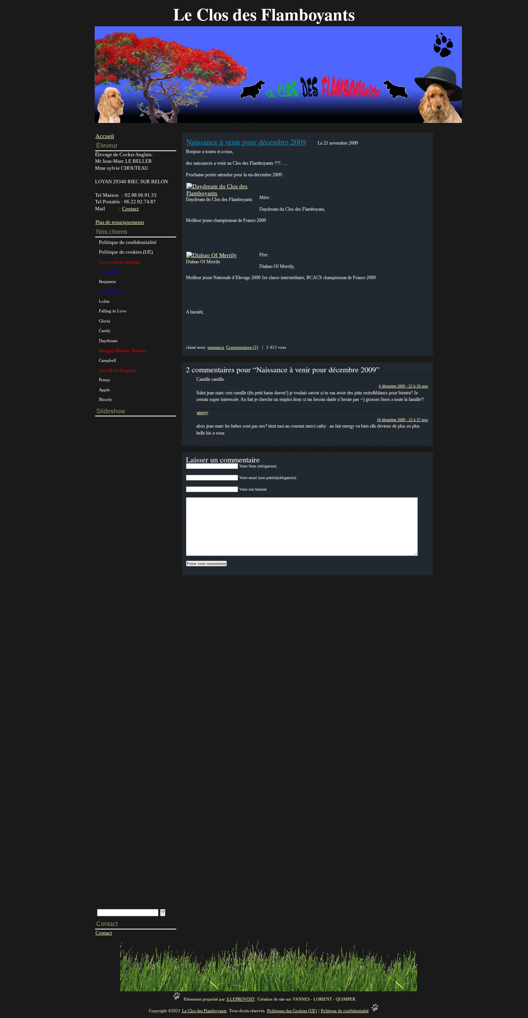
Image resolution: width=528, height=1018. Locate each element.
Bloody (105, 399)
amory (202, 412)
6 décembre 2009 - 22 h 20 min (403, 386)
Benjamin (107, 281)
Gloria (104, 321)
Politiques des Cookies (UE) (292, 1011)
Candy (105, 330)
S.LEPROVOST (241, 999)
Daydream (108, 340)
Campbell (107, 360)
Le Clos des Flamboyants (264, 14)
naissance (216, 347)
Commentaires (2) (242, 347)
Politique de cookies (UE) (126, 252)
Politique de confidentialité (128, 242)
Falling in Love (112, 311)
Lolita (104, 301)
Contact (130, 208)
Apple (104, 389)
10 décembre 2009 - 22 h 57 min (402, 420)
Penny (104, 379)
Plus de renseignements (119, 222)
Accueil (104, 136)
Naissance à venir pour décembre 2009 (246, 141)
